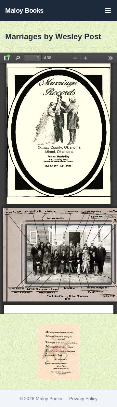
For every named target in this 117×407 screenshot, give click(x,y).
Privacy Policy (83, 398)
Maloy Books (24, 10)
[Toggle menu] (107, 10)
